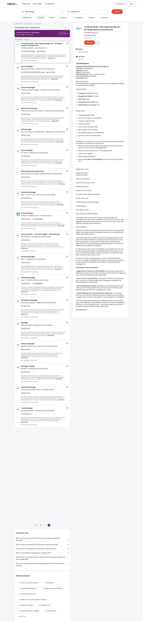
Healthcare (50, 583)
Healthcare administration (53, 588)
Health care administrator (29, 583)
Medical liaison (46, 605)
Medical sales (51, 611)
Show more (51, 58)
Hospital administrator (28, 594)
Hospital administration (29, 588)
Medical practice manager (30, 611)
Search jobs (18, 23)
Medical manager (27, 605)
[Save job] (67, 43)
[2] (49, 525)
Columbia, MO (27, 23)
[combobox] (42, 12)
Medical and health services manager (34, 600)
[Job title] (41, 12)
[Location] (86, 12)
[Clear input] (62, 12)
